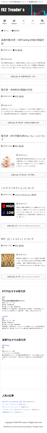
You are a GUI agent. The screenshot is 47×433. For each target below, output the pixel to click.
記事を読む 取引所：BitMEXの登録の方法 (23, 123)
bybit (3, 297)
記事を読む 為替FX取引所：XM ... (23, 76)
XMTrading (5, 345)
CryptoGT (5, 316)
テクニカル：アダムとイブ (10, 404)
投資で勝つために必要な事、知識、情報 (14, 402)
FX (16, 50)
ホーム (5, 2)
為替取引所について (36, 2)
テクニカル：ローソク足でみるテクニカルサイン (16, 409)
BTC (16, 96)
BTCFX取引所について (18, 2)
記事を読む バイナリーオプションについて (23, 226)
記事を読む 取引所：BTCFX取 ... (23, 175)
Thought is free (37, 427)
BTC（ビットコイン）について (17, 238)
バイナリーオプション (23, 194)
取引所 (20, 50)
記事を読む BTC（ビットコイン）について (23, 277)
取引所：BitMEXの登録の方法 (16, 89)
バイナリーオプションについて (17, 188)
